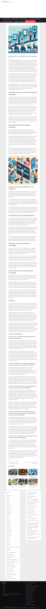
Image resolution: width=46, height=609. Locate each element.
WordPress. (29, 607)
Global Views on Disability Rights (12, 561)
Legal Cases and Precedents (8, 21)
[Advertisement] (23, 10)
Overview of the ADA (6, 18)
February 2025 (8, 525)
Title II (4, 587)
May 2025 (8, 520)
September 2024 (9, 535)
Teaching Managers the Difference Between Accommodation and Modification (33, 527)
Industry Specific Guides (10, 563)
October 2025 (8, 510)
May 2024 (8, 542)
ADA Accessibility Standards (11, 552)
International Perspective (10, 565)
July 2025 (8, 516)
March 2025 (8, 523)
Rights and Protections (24, 18)
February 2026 (8, 506)
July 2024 (8, 539)
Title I (4, 585)
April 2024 (8, 544)
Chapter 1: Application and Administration (32, 586)
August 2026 (8, 495)
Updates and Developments (30, 21)
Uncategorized (8, 576)
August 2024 (8, 537)
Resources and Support (10, 570)
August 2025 (8, 514)
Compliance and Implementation (35, 18)
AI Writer (18, 607)
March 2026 (8, 504)
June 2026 (8, 499)
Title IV (4, 590)
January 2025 (8, 527)
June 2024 (8, 541)
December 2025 (9, 508)
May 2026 (8, 501)
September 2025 (9, 512)
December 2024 (9, 529)
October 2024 (8, 533)
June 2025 (8, 518)
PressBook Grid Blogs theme (39, 607)
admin (12, 58)
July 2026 (8, 497)
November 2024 (9, 531)
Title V (4, 592)
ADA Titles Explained (15, 18)
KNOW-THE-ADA (5, 1)
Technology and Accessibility (19, 21)
